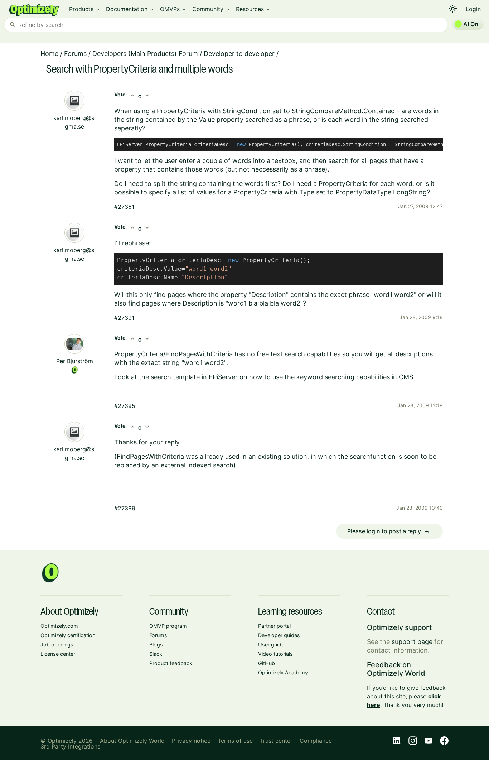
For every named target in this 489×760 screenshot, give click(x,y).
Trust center (276, 740)
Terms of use (235, 740)
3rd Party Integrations (70, 746)
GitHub (266, 663)
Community (211, 9)
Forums (75, 53)
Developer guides (279, 635)
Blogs (156, 644)
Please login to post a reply (388, 531)
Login (473, 9)
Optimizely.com (59, 626)
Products (84, 9)
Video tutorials (275, 654)
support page (412, 641)
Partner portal (274, 626)
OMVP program (168, 626)
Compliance (316, 740)
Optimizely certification (67, 635)
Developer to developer (239, 53)
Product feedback (170, 663)
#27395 (124, 405)
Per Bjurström (74, 361)
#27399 (124, 508)
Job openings (56, 644)
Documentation (130, 9)
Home (49, 53)
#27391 (124, 317)
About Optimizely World (132, 740)
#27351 (124, 206)
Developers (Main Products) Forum (145, 53)
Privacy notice (191, 740)
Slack (155, 654)
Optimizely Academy (283, 672)
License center (57, 654)
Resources (253, 9)
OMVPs (173, 9)
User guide (271, 644)
